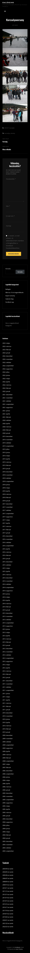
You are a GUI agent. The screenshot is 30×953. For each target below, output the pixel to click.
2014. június (6, 594)
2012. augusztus (7, 661)
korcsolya (7, 133)
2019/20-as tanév (7, 917)
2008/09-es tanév (7, 882)
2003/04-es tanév (7, 869)
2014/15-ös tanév (7, 901)
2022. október (6, 362)
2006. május (6, 780)
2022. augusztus (7, 369)
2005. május (6, 806)
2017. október (6, 510)
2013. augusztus (7, 626)
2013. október (6, 620)
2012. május (6, 665)
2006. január (6, 790)
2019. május (6, 456)
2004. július (6, 825)
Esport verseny (10, 296)
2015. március (6, 575)
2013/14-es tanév (7, 898)
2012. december (7, 648)
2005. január (6, 816)
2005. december (7, 793)
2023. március (6, 346)
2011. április (6, 700)
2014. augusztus (7, 591)
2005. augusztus (7, 803)
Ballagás (8, 289)
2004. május (6, 832)
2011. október (6, 687)
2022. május (6, 378)
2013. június (6, 629)
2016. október (6, 542)
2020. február (6, 430)
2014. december (7, 578)
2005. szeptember (8, 800)
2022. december (7, 356)
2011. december (7, 681)
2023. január (6, 353)
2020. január (6, 433)
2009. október (6, 742)
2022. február (6, 388)
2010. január (6, 732)
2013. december (7, 613)
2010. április (6, 722)
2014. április (6, 600)
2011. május (6, 697)
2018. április (6, 491)
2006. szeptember (8, 774)
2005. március (6, 812)
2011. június (6, 693)
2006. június (6, 777)
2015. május (6, 568)
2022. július (6, 372)
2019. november (7, 440)
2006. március (6, 787)
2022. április (6, 382)
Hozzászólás (11, 179)
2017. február (6, 530)
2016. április (6, 549)
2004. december (7, 819)
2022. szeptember (8, 366)
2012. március (6, 671)
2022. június (6, 375)
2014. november (7, 581)
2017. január (6, 533)
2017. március (6, 526)
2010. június (6, 719)
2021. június (6, 411)
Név (8, 206)
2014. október (6, 584)
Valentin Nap (10, 299)
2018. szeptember (8, 481)
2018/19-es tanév (7, 914)
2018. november (7, 475)
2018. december (7, 472)
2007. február (6, 767)
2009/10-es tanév (7, 885)
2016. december (7, 536)
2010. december (7, 713)
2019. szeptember (8, 446)
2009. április (6, 751)
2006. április (6, 783)
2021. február (6, 417)
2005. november (7, 796)
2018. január (6, 501)
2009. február (6, 758)
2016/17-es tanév (7, 907)
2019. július (6, 449)
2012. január (6, 677)
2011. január (6, 710)
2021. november (7, 398)
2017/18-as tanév (7, 910)
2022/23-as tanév (7, 927)
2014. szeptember (8, 587)
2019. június (6, 452)
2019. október (6, 443)
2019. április (6, 459)
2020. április (6, 423)
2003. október (6, 848)
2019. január (6, 468)
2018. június (6, 485)
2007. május (6, 764)
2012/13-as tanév (7, 894)
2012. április (6, 668)
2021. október (6, 401)
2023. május (6, 343)
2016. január (6, 558)
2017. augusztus (7, 517)
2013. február (6, 642)
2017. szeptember (8, 513)
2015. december (7, 562)
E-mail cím (10, 216)
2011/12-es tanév (7, 891)
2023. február (6, 350)
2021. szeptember (8, 404)
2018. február (6, 497)
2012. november (7, 652)
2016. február (6, 555)
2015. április (6, 571)
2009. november (7, 738)
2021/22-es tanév (7, 923)
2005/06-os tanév (7, 875)
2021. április (6, 414)
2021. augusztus (7, 407)
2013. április (6, 636)
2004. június (6, 828)
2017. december (7, 504)
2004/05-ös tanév (7, 872)
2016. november (7, 539)
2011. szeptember (8, 690)
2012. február (6, 674)
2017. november (7, 507)
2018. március (6, 494)
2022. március (6, 385)
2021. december (7, 395)
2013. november (7, 616)
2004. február (6, 835)
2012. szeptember (8, 658)
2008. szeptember (8, 761)
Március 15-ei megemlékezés (15, 292)
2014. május (6, 597)
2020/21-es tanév (7, 920)
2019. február (6, 465)
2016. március (6, 552)
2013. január (6, 645)
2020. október (6, 420)
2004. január (6, 838)
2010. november (7, 716)
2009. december (7, 735)
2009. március (6, 755)
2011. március (6, 703)
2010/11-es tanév (9, 128)
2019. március (6, 462)
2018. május (6, 488)
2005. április (6, 809)
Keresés (8, 269)
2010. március (6, 726)
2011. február (6, 706)
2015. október (6, 565)
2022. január (6, 391)
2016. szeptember (8, 546)
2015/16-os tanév (7, 904)
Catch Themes (19, 949)
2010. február (6, 729)
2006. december (7, 771)
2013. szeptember (8, 623)
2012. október (6, 655)
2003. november (7, 845)
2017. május (6, 520)
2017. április (6, 523)
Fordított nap (10, 302)
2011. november (7, 684)
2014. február (6, 607)
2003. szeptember (8, 851)
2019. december (7, 436)
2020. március (6, 427)
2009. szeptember (8, 745)
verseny (12, 133)
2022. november (7, 359)
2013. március (6, 639)
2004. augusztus (7, 822)
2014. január (6, 610)
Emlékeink (8, 3)
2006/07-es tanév (7, 878)
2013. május (6, 632)
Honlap (8, 226)
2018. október (6, 478)
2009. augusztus (7, 748)
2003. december (7, 841)
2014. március (6, 603)
